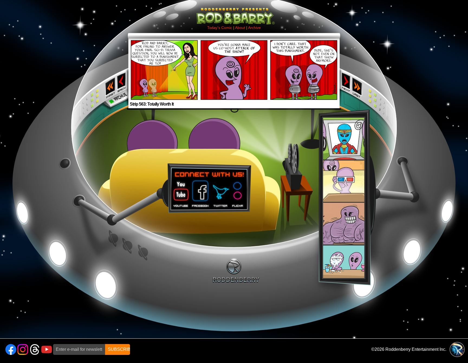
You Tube (180, 192)
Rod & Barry (234, 12)
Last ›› (358, 86)
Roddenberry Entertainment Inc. (415, 349)
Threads (34, 349)
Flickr (237, 192)
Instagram (22, 349)
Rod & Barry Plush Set (343, 198)
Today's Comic (219, 27)
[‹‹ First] (109, 68)
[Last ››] (358, 68)
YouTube (46, 349)
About (240, 27)
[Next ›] (346, 66)
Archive (254, 27)
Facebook (200, 192)
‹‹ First (109, 86)
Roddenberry (236, 270)
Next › (346, 82)
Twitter (220, 192)
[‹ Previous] (122, 66)
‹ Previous (122, 82)
